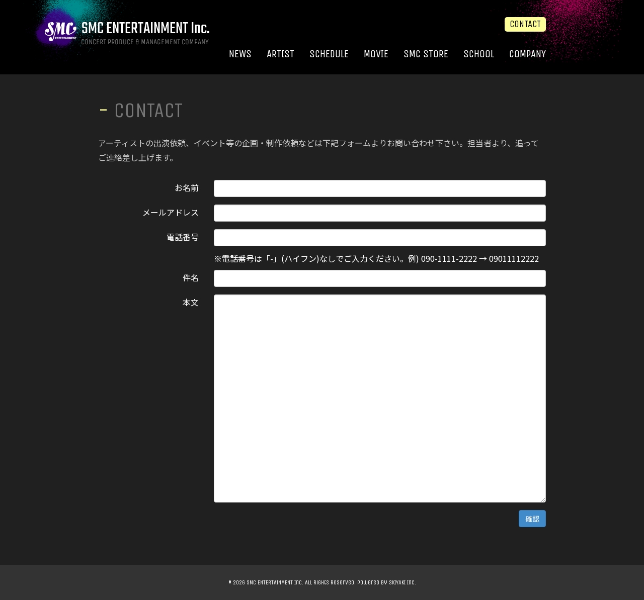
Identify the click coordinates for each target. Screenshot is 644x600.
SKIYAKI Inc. (402, 582)
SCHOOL (478, 54)
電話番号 (183, 236)
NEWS (240, 54)
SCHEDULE (329, 54)
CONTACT (525, 24)
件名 (191, 276)
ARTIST (280, 54)
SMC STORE (426, 54)
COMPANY (527, 54)
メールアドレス (170, 211)
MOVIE (376, 54)
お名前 (187, 186)
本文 (191, 301)
